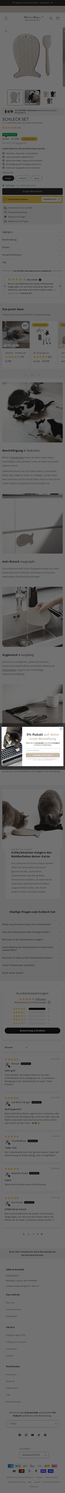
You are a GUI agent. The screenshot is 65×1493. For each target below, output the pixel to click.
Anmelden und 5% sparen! (43, 755)
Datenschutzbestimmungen (51, 758)
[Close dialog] (61, 728)
